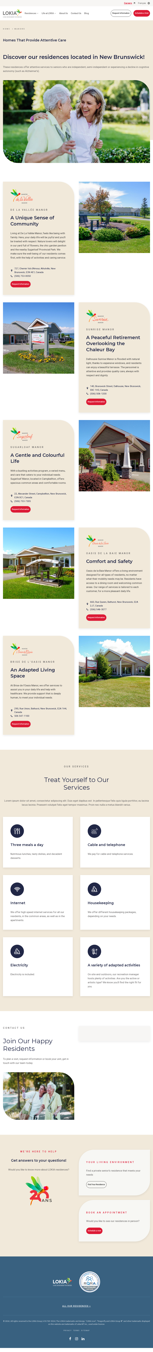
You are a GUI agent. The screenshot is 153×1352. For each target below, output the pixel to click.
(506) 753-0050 (22, 276)
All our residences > (76, 1306)
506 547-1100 (21, 716)
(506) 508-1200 (98, 393)
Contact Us (76, 13)
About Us (63, 13)
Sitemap (85, 1330)
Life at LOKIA (48, 13)
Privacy (68, 1330)
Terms (76, 1330)
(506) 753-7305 (22, 501)
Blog (86, 13)
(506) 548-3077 (98, 609)
